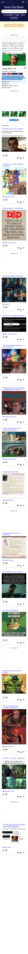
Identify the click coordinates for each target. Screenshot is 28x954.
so (21, 77)
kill (5, 77)
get (6, 79)
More (21, 73)
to (2, 77)
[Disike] (18, 158)
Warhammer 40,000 (9, 196)
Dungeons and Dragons (10, 242)
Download (15, 73)
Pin (9, 73)
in (10, 77)
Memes (22, 15)
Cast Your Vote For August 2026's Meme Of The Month (14, 25)
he (23, 77)
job (10, 79)
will (3, 79)
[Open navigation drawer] (26, 2)
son (8, 77)
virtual (17, 76)
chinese (5, 76)
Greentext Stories (8, 500)
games (18, 77)
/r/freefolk (6, 304)
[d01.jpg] (14, 54)
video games (19, 79)
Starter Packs (7, 847)
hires (13, 76)
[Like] (21, 158)
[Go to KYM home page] (2, 2)
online (14, 77)
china (14, 79)
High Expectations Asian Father (18, 81)
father (10, 76)
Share (4, 73)
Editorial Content (14, 17)
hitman (21, 76)
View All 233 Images (14, 120)
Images (17, 15)
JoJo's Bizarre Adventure (10, 334)
